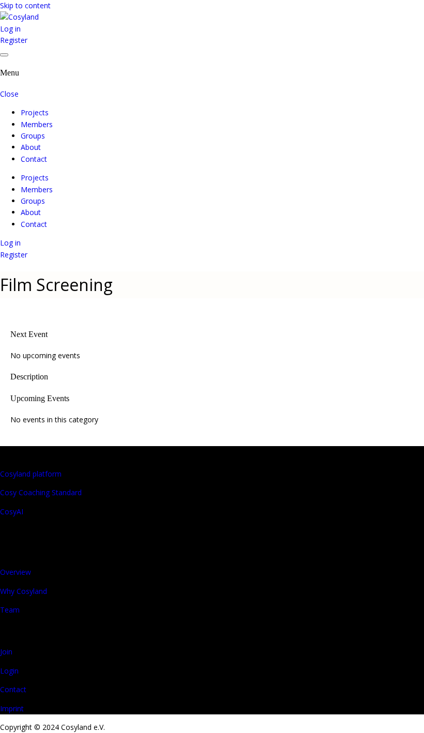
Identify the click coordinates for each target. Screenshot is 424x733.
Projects (35, 112)
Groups (33, 136)
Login (9, 671)
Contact (34, 159)
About (31, 147)
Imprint (12, 708)
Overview (15, 572)
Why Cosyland (23, 591)
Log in (10, 29)
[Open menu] (4, 54)
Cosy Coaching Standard (41, 492)
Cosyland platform (31, 474)
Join (6, 651)
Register (13, 40)
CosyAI (11, 511)
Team (10, 610)
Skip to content (25, 5)
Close (9, 94)
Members (37, 124)
